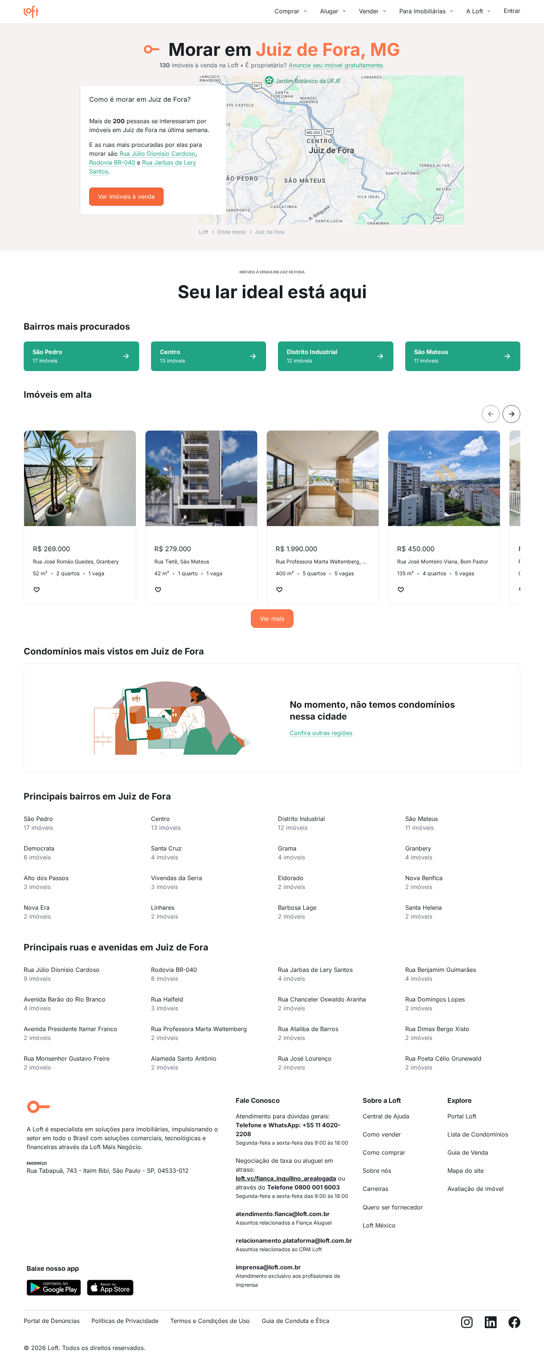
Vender (369, 11)
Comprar (287, 11)
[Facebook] (514, 1323)
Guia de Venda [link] (467, 1152)
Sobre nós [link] (377, 1170)
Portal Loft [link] (461, 1116)
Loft (203, 232)
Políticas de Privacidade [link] (124, 1320)
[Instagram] (467, 1323)
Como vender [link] (382, 1134)
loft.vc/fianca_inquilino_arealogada (286, 1178)
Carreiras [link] (375, 1188)
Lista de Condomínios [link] (477, 1134)
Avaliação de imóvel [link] (475, 1188)
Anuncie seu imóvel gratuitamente (336, 65)
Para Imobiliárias (422, 11)
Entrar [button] (512, 10)
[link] (126, 197)
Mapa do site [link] (465, 1170)
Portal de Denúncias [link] (52, 1320)
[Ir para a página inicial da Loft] (34, 11)
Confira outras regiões (321, 733)
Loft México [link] (379, 1225)
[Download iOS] (110, 1289)
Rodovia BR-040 (112, 162)
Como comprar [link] (384, 1152)
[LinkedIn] (491, 1323)
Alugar (329, 11)
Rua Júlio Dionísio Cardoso (157, 153)
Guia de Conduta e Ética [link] (295, 1320)
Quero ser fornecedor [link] (393, 1207)
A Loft (474, 11)
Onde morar (231, 232)
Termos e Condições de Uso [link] (210, 1320)
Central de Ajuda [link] (386, 1116)
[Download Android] (54, 1289)
